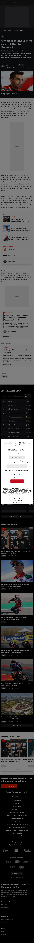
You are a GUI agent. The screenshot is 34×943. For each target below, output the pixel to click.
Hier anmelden (25, 484)
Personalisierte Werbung (17, 466)
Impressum (17, 498)
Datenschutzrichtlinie (17, 500)
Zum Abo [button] (17, 481)
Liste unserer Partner (19, 494)
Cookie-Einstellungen (17, 502)
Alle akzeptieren (17, 457)
